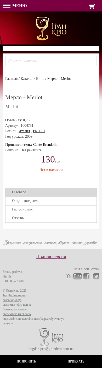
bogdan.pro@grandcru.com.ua (51, 349)
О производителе (25, 201)
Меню (19, 5)
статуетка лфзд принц (17, 304)
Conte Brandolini (46, 145)
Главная (11, 79)
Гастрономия (22, 209)
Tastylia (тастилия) (14, 295)
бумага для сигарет (15, 309)
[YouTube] (74, 277)
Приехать (76, 361)
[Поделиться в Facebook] (9, 178)
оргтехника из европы (17, 314)
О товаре (19, 192)
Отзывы (18, 218)
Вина (40, 79)
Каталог (27, 79)
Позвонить (26, 361)
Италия (24, 131)
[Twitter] (96, 277)
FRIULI (39, 131)
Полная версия (51, 256)
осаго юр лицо (12, 300)
